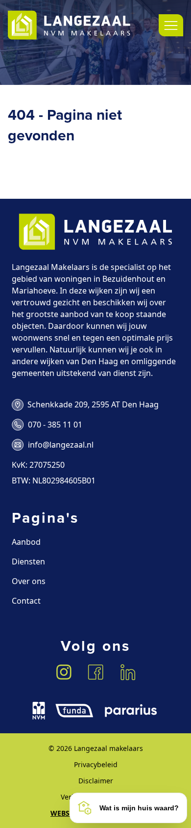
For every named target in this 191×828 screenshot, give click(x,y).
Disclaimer (95, 780)
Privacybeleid (96, 764)
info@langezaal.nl (61, 444)
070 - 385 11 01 (55, 424)
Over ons (29, 581)
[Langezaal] (69, 25)
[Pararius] (131, 711)
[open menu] (171, 25)
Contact (26, 600)
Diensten (28, 561)
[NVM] (39, 711)
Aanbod (26, 541)
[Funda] (74, 711)
